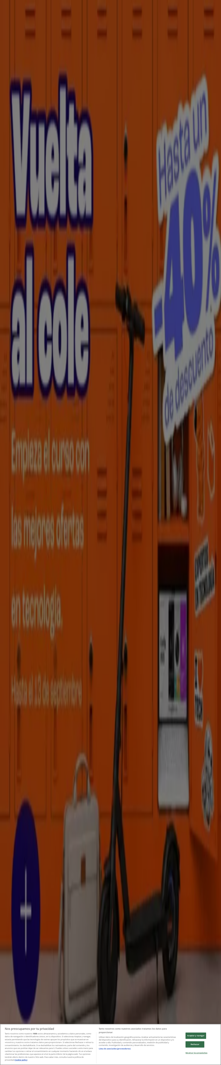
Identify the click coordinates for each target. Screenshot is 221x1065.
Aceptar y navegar (195, 1035)
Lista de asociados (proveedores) (115, 1048)
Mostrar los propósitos (196, 1052)
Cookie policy (21, 1060)
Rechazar (195, 1044)
